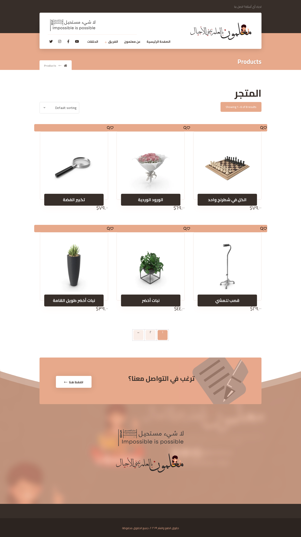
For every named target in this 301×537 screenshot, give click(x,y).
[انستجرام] (59, 41)
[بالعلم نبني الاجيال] (220, 31)
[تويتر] (51, 41)
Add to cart (227, 192)
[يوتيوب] (77, 41)
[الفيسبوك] (68, 41)
